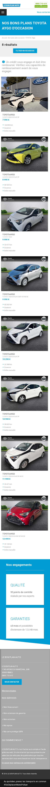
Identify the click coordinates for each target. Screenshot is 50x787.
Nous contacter (43, 12)
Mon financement (11, 707)
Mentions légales (9, 691)
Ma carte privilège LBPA (13, 732)
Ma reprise (8, 725)
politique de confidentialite (25, 763)
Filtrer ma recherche (25, 51)
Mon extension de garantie (15, 713)
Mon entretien (9, 719)
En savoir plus (7, 763)
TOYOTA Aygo (10, 116)
